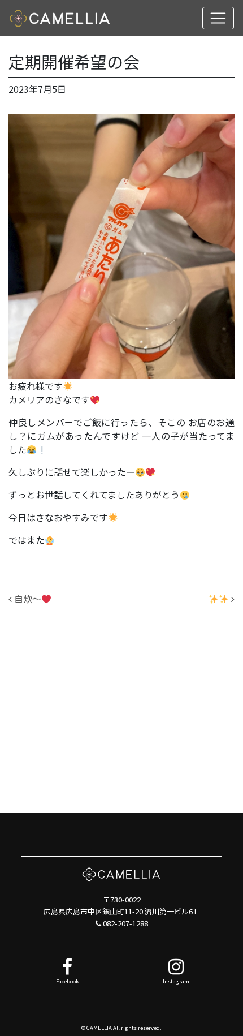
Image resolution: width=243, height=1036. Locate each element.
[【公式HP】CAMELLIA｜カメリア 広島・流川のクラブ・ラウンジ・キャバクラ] (60, 18)
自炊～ (26, 598)
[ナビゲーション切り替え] (218, 18)
